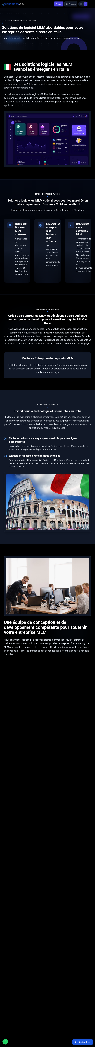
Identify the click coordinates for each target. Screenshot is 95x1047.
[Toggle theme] (83, 3)
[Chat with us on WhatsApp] (5, 1042)
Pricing (58, 4)
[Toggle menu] (91, 3)
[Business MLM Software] (13, 3)
